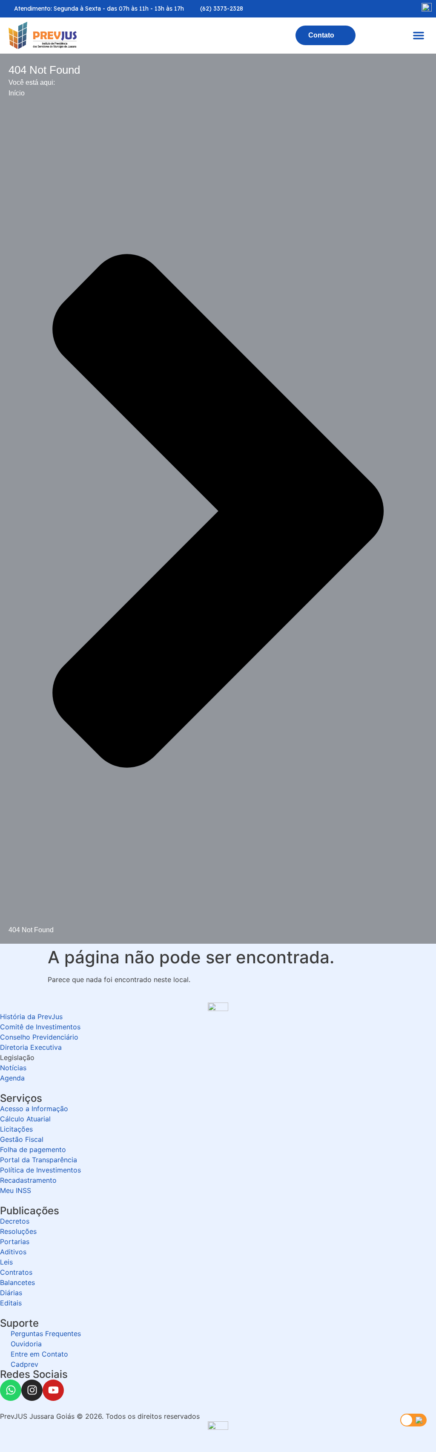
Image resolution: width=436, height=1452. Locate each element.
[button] (418, 35)
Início (17, 93)
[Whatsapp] (10, 1390)
